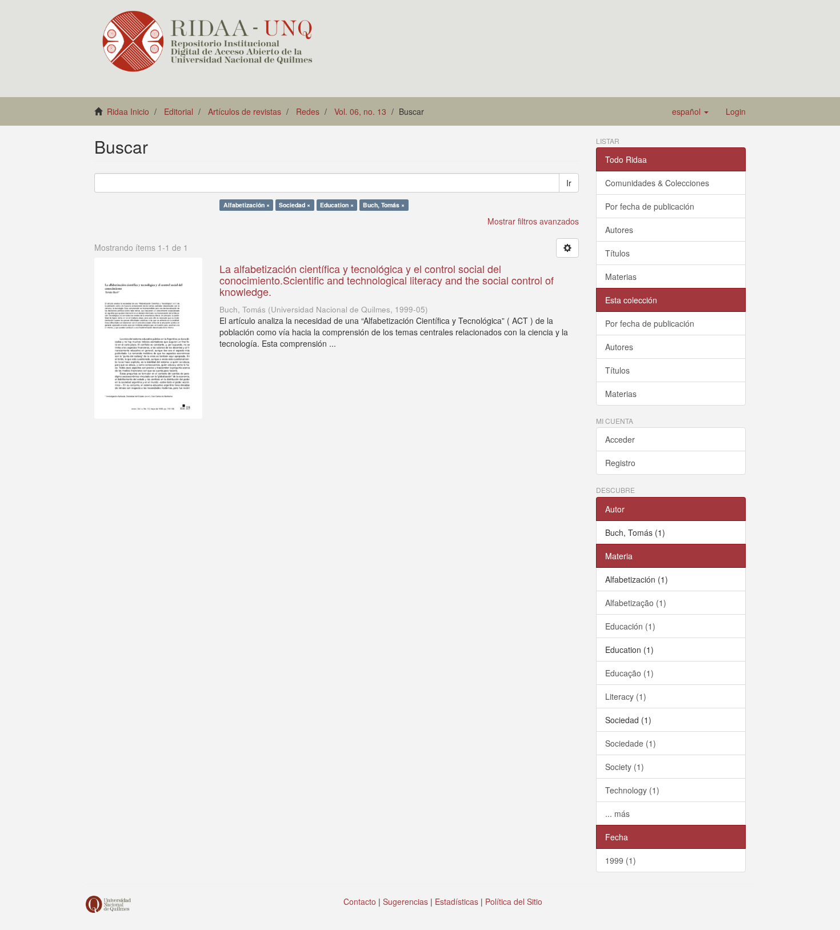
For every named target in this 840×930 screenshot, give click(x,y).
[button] (690, 111)
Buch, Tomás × (384, 205)
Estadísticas (456, 901)
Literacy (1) (625, 696)
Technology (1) (632, 790)
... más (617, 813)
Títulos (617, 253)
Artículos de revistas (244, 111)
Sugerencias (405, 901)
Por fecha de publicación (649, 206)
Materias (621, 276)
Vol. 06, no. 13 (360, 111)
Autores (619, 229)
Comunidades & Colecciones (657, 183)
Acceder (620, 439)
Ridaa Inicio (128, 111)
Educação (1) (629, 673)
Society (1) (624, 766)
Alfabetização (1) (635, 602)
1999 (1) (620, 860)
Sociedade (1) (630, 743)
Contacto (359, 901)
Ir (568, 183)
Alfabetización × (246, 205)
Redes (307, 111)
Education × (337, 205)
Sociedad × (294, 205)
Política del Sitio (513, 901)
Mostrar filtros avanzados (533, 221)
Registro (620, 462)
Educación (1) (630, 626)
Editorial (178, 111)
